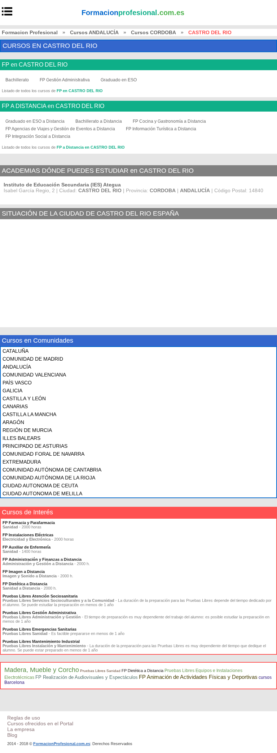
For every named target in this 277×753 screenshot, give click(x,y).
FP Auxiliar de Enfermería (26, 547)
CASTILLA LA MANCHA (29, 414)
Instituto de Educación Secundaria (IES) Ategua (62, 185)
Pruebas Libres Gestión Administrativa (39, 612)
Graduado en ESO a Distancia (35, 121)
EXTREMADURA (22, 462)
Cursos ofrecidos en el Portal (40, 723)
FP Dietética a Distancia (25, 584)
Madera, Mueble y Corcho (41, 669)
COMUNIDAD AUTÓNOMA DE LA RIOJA (49, 478)
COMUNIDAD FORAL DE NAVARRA (43, 454)
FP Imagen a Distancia (24, 571)
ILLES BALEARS (21, 438)
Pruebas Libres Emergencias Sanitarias (39, 629)
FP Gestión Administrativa (65, 79)
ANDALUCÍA (17, 367)
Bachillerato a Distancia (98, 121)
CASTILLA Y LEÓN (24, 398)
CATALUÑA (15, 351)
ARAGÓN (13, 422)
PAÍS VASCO (17, 382)
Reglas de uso (23, 718)
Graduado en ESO (119, 79)
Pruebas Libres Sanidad (100, 671)
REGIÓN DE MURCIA (27, 430)
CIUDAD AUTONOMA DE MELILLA (42, 493)
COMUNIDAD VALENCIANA (34, 375)
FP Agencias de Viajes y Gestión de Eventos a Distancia (60, 128)
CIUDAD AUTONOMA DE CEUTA (40, 485)
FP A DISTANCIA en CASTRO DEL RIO (53, 106)
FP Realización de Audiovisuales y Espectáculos (86, 677)
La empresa (21, 729)
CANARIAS (15, 406)
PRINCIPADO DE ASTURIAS (35, 446)
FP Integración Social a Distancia (37, 136)
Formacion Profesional (30, 32)
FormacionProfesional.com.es (61, 743)
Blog (12, 735)
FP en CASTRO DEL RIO (34, 65)
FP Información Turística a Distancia (161, 128)
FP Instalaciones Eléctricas (28, 535)
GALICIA (12, 390)
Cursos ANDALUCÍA (94, 32)
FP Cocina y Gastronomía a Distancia (169, 121)
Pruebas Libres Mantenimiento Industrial (41, 641)
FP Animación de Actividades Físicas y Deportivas (198, 677)
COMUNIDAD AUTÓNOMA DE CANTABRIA (52, 470)
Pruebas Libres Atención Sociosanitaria (40, 596)
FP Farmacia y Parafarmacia (29, 522)
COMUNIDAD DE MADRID (33, 359)
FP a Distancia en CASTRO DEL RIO (91, 147)
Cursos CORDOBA (153, 32)
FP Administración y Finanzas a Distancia (42, 559)
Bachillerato (17, 79)
